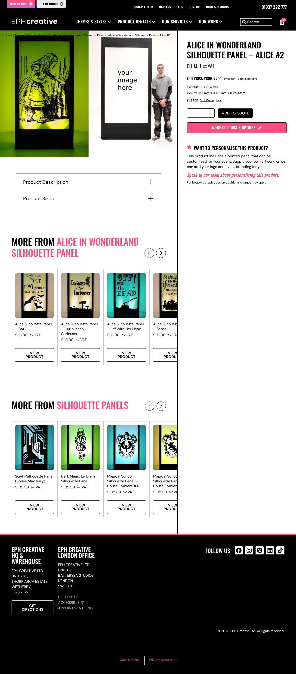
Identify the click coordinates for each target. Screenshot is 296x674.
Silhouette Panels (94, 35)
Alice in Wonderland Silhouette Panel (75, 247)
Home (8, 35)
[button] (149, 253)
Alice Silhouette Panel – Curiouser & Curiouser (79, 329)
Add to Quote (235, 113)
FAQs (179, 6)
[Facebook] (239, 550)
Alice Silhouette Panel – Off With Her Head (125, 326)
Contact (194, 6)
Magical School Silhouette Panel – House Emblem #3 (169, 481)
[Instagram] (249, 550)
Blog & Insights (217, 6)
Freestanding (71, 35)
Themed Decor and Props (31, 35)
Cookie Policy (130, 660)
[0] (280, 22)
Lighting (55, 35)
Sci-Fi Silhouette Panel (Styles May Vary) (34, 479)
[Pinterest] (260, 550)
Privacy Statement (162, 660)
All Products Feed (239, 570)
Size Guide (207, 100)
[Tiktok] (280, 550)
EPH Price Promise (202, 78)
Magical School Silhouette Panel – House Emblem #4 (123, 481)
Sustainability (143, 6)
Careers (165, 6)
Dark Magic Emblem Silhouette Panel (78, 479)
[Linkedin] (270, 550)
